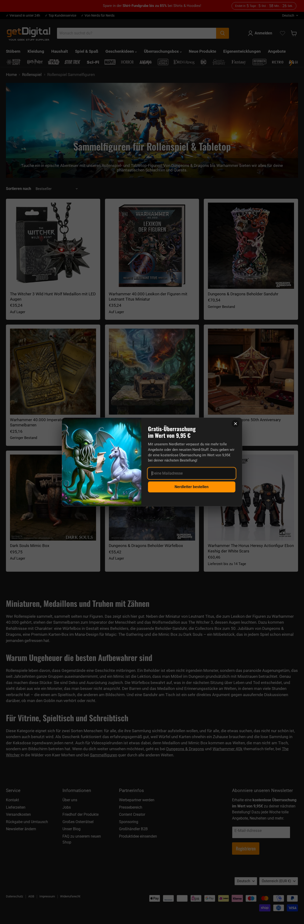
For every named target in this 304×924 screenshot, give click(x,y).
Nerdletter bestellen (192, 487)
